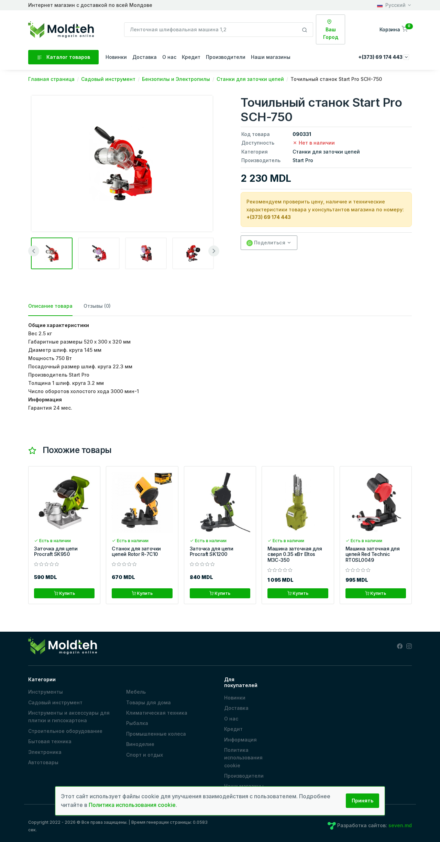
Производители (225, 57)
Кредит (191, 57)
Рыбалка (137, 723)
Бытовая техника (50, 741)
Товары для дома (148, 702)
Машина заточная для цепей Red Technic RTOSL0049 (372, 554)
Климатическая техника (156, 713)
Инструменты (45, 692)
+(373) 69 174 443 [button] (381, 57)
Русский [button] (395, 5)
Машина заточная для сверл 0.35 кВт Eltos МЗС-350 (294, 554)
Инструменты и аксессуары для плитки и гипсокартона (69, 716)
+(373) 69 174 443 (268, 217)
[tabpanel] (220, 367)
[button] (394, 29)
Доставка (144, 57)
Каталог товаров (67, 57)
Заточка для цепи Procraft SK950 (55, 551)
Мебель (136, 692)
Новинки (116, 57)
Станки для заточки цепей (326, 152)
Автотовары (43, 762)
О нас (169, 57)
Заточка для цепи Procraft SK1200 (211, 551)
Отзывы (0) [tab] (97, 306)
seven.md (400, 825)
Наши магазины (270, 57)
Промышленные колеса (156, 734)
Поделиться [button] (269, 242)
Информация (240, 740)
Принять (362, 800)
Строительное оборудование (65, 731)
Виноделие (140, 744)
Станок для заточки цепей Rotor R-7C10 (136, 551)
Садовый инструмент (55, 702)
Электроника (45, 752)
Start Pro (303, 160)
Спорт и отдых (144, 755)
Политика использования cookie (243, 757)
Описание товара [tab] (50, 306)
